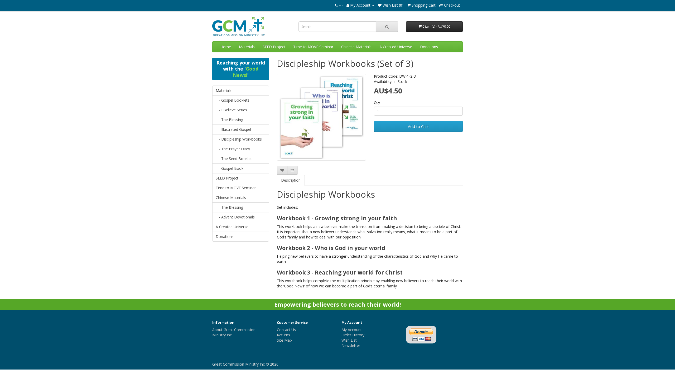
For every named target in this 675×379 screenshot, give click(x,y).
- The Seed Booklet (234, 158)
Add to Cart (418, 126)
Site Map (284, 340)
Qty (377, 102)
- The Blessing (229, 119)
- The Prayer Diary (233, 148)
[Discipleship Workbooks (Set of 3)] (321, 117)
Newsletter (350, 345)
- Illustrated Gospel (233, 129)
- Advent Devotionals (235, 217)
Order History (352, 334)
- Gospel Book (229, 168)
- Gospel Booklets (232, 100)
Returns (283, 334)
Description (291, 180)
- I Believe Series (231, 109)
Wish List (349, 340)
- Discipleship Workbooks (239, 139)
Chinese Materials (356, 46)
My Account (351, 329)
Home (225, 46)
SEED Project (274, 46)
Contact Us (286, 329)
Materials (247, 46)
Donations (429, 46)
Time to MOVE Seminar (313, 46)
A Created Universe (395, 46)
